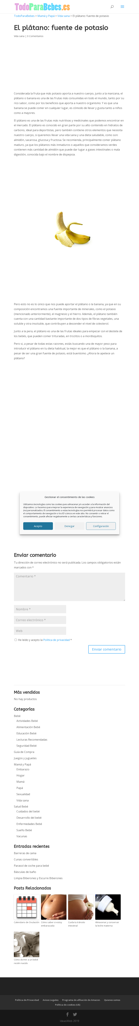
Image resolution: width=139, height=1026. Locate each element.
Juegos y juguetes (25, 758)
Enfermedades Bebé (29, 824)
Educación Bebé (26, 733)
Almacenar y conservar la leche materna (107, 924)
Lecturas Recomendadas (31, 739)
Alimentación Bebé (28, 727)
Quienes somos (112, 999)
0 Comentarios (35, 36)
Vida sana (63, 16)
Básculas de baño (25, 872)
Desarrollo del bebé (29, 818)
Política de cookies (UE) (67, 1004)
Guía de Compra (24, 752)
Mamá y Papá (46, 16)
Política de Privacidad (27, 999)
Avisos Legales (50, 999)
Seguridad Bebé (26, 746)
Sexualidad (23, 794)
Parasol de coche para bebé (31, 866)
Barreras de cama (25, 853)
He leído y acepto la (45, 640)
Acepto (38, 526)
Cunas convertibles (26, 859)
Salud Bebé (21, 806)
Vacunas (21, 836)
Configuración (101, 526)
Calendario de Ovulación (26, 922)
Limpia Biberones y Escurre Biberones (38, 878)
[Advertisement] (69, 185)
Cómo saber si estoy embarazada (51, 924)
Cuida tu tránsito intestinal (76, 924)
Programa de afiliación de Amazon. (81, 999)
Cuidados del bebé (28, 811)
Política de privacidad (56, 640)
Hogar (20, 775)
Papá (19, 788)
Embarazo (22, 769)
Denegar (69, 526)
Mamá (20, 782)
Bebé (17, 716)
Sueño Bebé (24, 830)
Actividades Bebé (27, 721)
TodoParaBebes (24, 16)
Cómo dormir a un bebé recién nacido (26, 961)
